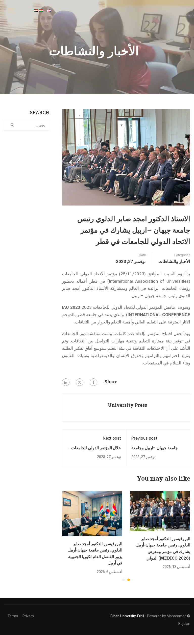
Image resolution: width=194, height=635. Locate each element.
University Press (127, 405)
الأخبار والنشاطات (174, 261)
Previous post (144, 438)
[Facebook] (93, 382)
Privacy (28, 616)
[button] (128, 580)
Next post (112, 438)
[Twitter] (79, 382)
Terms (13, 616)
